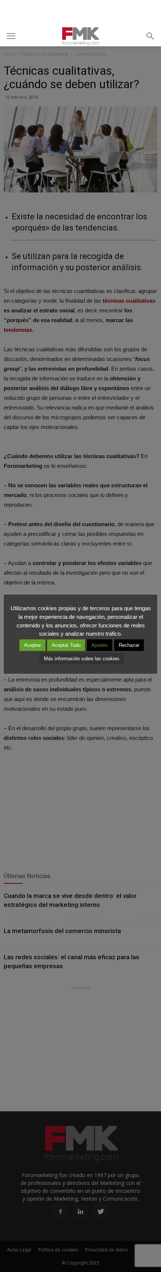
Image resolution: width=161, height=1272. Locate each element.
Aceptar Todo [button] (66, 645)
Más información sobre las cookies (81, 658)
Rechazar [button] (129, 645)
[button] (150, 36)
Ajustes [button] (99, 645)
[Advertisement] (80, 13)
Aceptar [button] (32, 645)
